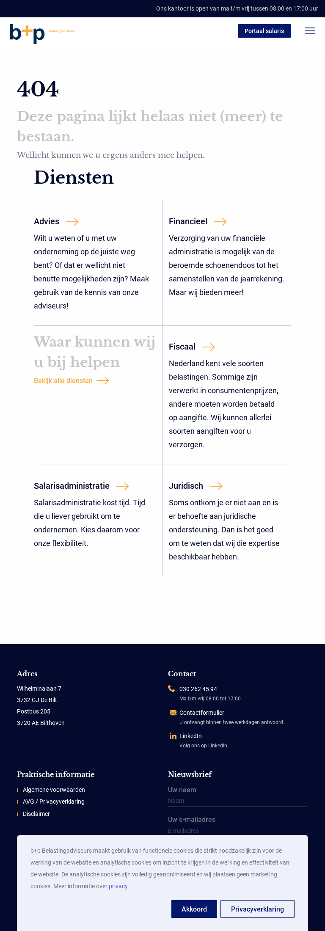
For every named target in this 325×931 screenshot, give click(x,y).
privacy (118, 886)
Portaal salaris (264, 31)
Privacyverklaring (257, 909)
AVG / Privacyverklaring (54, 801)
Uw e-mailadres (191, 820)
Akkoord (194, 909)
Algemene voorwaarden (54, 789)
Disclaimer (36, 813)
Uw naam (182, 790)
